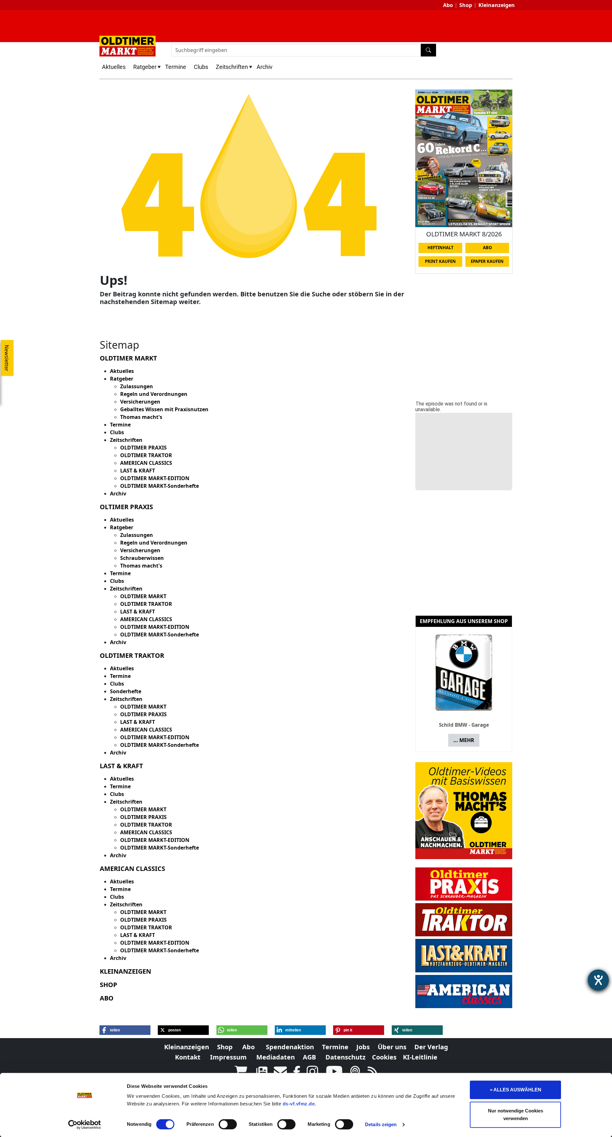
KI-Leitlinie (420, 1057)
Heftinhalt (440, 247)
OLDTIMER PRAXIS (143, 447)
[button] (124, 1030)
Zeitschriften (232, 66)
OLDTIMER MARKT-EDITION (154, 478)
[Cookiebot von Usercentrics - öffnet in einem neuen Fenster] (85, 1124)
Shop (465, 5)
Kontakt (187, 1057)
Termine (175, 66)
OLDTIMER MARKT (143, 596)
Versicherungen (140, 401)
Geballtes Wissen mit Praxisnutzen (164, 409)
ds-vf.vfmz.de (299, 1103)
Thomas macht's (141, 416)
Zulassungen (136, 386)
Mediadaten (275, 1057)
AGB (309, 1057)
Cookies (384, 1057)
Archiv (265, 66)
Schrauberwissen (142, 557)
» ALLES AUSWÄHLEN (515, 1089)
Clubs (201, 66)
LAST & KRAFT (137, 470)
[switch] (228, 1124)
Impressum (228, 1057)
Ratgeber (145, 66)
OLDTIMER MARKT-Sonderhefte (159, 485)
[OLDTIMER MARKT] (127, 45)
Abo (448, 5)
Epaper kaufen (487, 261)
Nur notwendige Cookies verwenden (515, 1114)
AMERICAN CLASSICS (146, 462)
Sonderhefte (125, 691)
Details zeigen (381, 1124)
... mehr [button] (463, 740)
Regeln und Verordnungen (153, 394)
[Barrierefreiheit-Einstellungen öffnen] (598, 980)
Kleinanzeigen (496, 5)
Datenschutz (345, 1057)
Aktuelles (114, 66)
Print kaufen (440, 261)
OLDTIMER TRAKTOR (146, 455)
